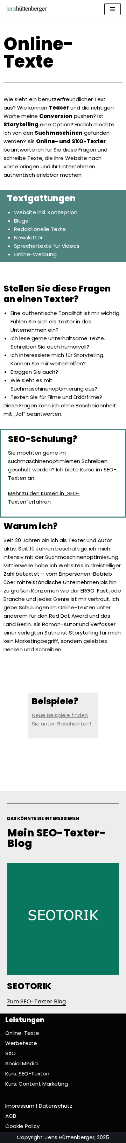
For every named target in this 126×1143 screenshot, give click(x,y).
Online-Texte (22, 1033)
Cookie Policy (22, 1126)
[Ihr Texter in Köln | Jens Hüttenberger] (26, 9)
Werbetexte (21, 1043)
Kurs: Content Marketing (36, 1083)
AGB (10, 1116)
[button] (36, 1002)
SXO (10, 1053)
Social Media (21, 1063)
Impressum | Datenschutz (38, 1105)
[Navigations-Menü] (112, 9)
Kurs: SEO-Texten (27, 1073)
